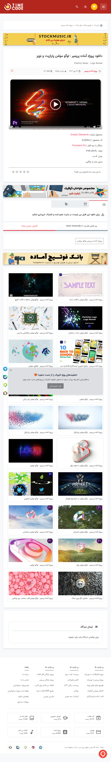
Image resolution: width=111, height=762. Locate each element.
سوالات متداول (23, 702)
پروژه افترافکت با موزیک (93, 674)
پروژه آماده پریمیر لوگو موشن (89, 241)
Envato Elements (80, 135)
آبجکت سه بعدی (72, 696)
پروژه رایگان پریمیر (46, 680)
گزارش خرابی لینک (29, 226)
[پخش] (12, 126)
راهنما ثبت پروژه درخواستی (18, 691)
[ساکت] (94, 126)
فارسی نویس (48, 696)
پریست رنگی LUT (71, 685)
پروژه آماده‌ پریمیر (90, 71)
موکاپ (76, 691)
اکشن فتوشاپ (73, 680)
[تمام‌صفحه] (98, 126)
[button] (55, 104)
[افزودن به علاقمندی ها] (12, 71)
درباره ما (25, 674)
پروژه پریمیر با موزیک (95, 680)
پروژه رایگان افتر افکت (45, 674)
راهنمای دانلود (23, 696)
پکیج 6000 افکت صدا (45, 691)
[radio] (27, 172)
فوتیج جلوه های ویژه (95, 685)
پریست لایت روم (72, 674)
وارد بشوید (73, 637)
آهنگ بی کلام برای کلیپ (44, 685)
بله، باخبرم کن (55, 386)
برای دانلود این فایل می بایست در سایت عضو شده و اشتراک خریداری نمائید (68, 215)
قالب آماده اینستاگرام (95, 696)
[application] (55, 104)
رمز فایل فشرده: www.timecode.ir (81, 226)
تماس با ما (25, 680)
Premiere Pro (79, 145)
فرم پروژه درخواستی (21, 685)
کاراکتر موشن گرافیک (95, 691)
